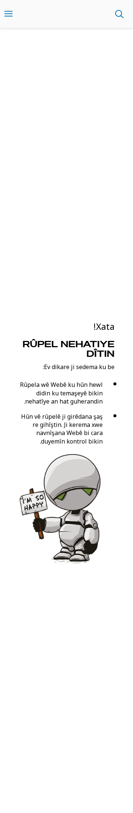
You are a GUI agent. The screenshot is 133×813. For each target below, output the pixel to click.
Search (119, 14)
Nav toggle (8, 14)
